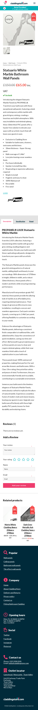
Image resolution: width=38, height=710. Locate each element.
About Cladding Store (12, 589)
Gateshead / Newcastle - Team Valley (18, 674)
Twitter (7, 635)
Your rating (7, 459)
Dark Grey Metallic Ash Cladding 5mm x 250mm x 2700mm (28, 530)
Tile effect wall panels (12, 569)
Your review (8, 445)
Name (5, 465)
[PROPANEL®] (15, 199)
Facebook (7, 639)
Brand (31, 221)
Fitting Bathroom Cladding (14, 604)
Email (5, 475)
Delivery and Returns (12, 593)
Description (7, 221)
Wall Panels (12, 63)
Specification (20, 221)
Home (5, 63)
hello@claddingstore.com (19, 663)
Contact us (8, 600)
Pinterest (7, 646)
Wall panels (8, 558)
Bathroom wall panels (12, 565)
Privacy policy (9, 596)
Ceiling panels (9, 561)
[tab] (7, 221)
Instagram (8, 642)
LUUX (5, 193)
